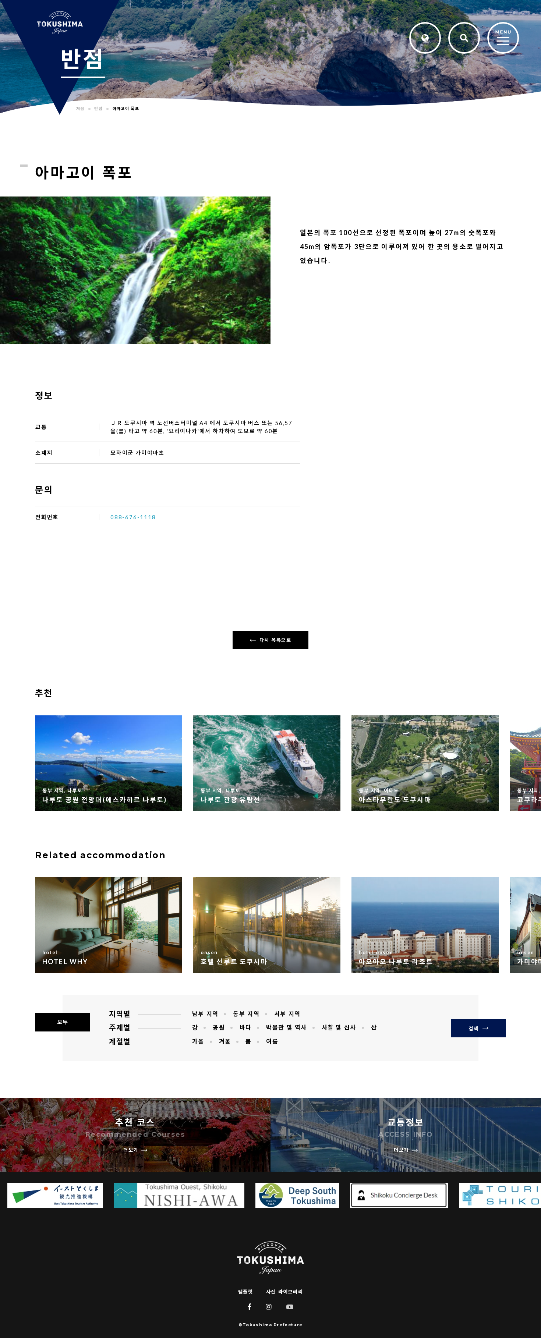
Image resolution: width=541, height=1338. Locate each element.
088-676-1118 (133, 517)
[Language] (425, 38)
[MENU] (503, 38)
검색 (473, 1028)
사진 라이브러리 (284, 1292)
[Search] (464, 38)
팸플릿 (245, 1292)
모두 (62, 1022)
